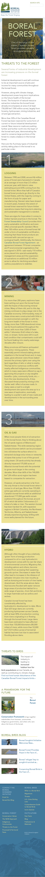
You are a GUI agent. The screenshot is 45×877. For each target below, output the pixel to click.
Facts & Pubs (30, 813)
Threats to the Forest (10, 827)
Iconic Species (29, 810)
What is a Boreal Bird (32, 791)
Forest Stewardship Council (16, 221)
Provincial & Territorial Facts (10, 831)
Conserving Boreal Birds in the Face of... (30, 770)
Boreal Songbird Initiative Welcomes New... (30, 741)
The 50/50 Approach (9, 819)
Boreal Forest (9, 813)
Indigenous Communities (7, 823)
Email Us (5, 797)
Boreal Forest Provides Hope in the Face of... (29, 751)
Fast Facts (28, 816)
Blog (26, 819)
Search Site (35, 3)
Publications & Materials (30, 823)
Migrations (28, 793)
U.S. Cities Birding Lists (31, 800)
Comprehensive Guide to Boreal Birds (32, 806)
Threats (27, 796)
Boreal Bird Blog (8, 800)
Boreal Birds (31, 788)
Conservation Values (9, 816)
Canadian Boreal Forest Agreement (19, 243)
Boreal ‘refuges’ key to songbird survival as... (29, 760)
